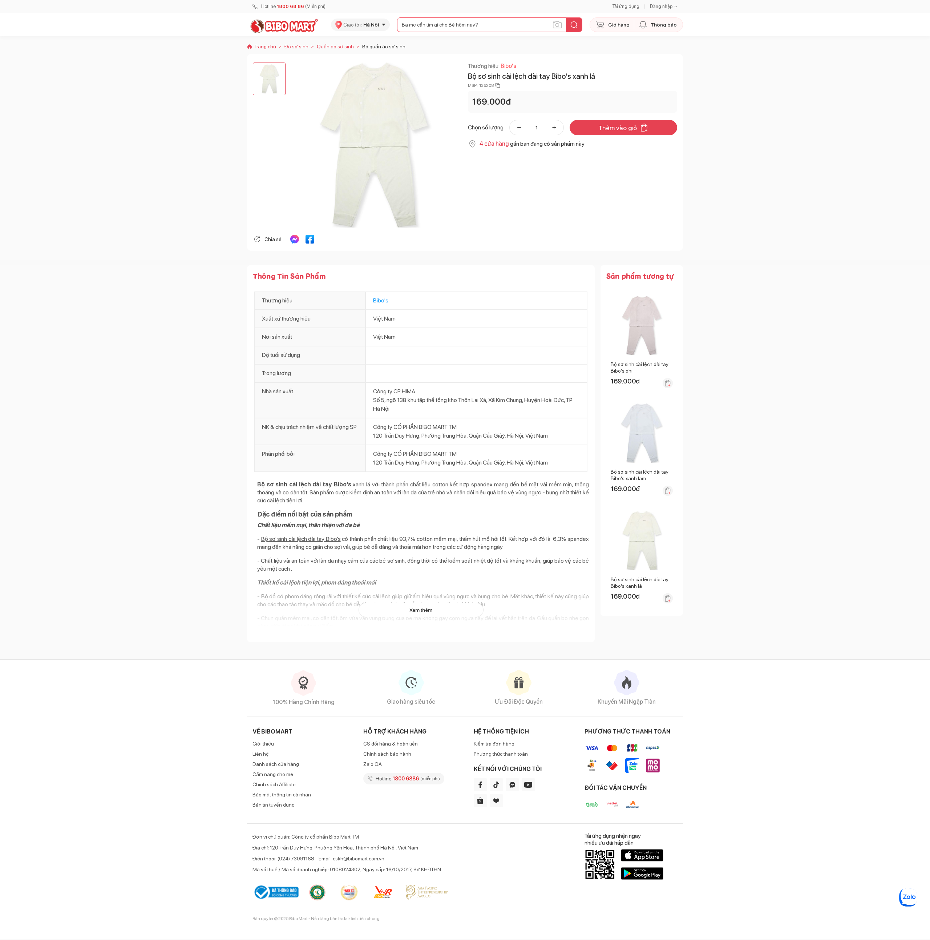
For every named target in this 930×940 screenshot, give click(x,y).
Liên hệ (260, 754)
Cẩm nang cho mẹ (272, 774)
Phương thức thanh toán (501, 754)
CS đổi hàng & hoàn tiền (390, 744)
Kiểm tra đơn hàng (494, 744)
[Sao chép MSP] (497, 85)
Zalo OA (372, 764)
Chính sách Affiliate (274, 784)
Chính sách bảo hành (387, 754)
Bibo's (508, 66)
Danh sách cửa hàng (275, 764)
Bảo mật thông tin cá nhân (281, 795)
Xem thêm (420, 610)
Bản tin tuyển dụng (273, 805)
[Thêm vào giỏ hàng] (668, 383)
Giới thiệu (263, 744)
